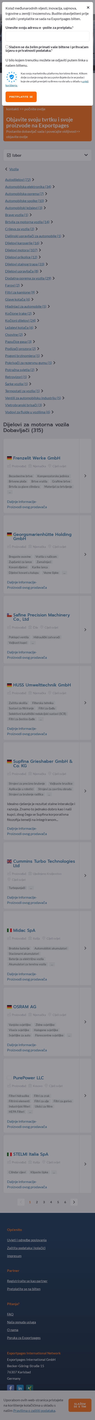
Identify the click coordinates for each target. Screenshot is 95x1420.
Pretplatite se (21, 97)
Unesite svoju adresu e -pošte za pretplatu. (39, 27)
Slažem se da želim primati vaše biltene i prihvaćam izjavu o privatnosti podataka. (47, 48)
